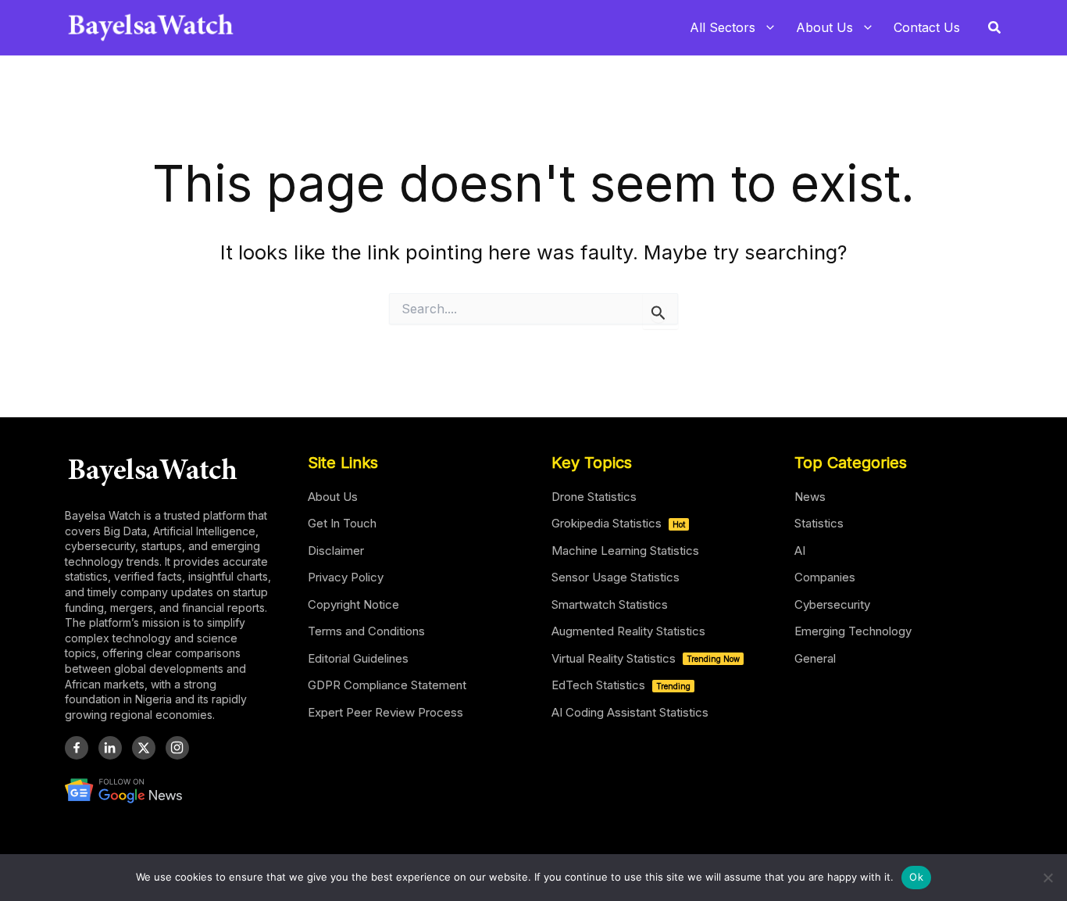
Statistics (819, 523)
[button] (995, 28)
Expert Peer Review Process (385, 712)
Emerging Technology (853, 631)
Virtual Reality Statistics (645, 658)
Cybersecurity (832, 604)
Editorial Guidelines (358, 658)
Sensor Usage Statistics (615, 577)
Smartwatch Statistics (609, 604)
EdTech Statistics (621, 685)
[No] (1047, 877)
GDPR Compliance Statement (387, 685)
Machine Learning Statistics (625, 550)
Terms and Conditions (366, 631)
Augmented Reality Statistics (628, 631)
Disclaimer (336, 550)
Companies (824, 577)
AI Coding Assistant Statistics (629, 712)
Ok (916, 877)
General (815, 658)
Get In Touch (342, 523)
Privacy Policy (346, 577)
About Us (333, 496)
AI (799, 550)
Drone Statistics (594, 496)
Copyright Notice (353, 604)
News (810, 496)
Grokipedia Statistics (618, 523)
